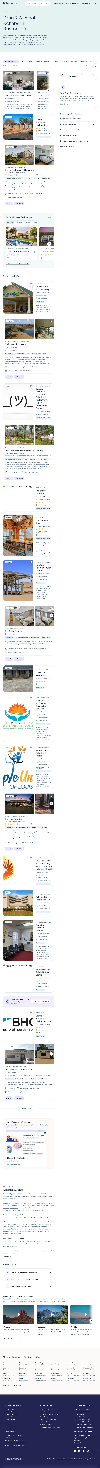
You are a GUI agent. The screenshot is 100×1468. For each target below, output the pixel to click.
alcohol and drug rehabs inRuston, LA (27, 37)
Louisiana (24, 12)
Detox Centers (45, 1412)
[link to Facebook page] (97, 1451)
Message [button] (20, 203)
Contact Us (77, 1443)
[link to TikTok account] (88, 1451)
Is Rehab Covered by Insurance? (15, 1440)
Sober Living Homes (46, 1417)
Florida (28, 222)
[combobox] (38, 3)
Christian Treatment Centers (84, 1427)
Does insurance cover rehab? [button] (70, 119)
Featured (10, 222)
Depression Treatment (82, 1412)
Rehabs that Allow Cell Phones (50, 1427)
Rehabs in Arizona (10, 1419)
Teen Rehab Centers (81, 1417)
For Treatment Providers (83, 1431)
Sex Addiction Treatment (83, 1424)
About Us (77, 1440)
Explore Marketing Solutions (83, 1438)
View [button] (7, 203)
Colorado (41, 1327)
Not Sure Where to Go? (13, 1405)
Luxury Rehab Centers (47, 1409)
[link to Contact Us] (75, 1451)
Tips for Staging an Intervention (15, 1443)
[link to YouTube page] (84, 1451)
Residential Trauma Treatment (85, 1422)
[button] (16, 66)
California (19, 222)
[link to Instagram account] (93, 1451)
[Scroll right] (95, 61)
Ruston (17, 276)
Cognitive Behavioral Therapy (49, 1414)
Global (35, 222)
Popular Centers (46, 1405)
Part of (15, 172)
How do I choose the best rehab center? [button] (74, 141)
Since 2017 (86, 96)
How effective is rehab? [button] (68, 135)
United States (15, 12)
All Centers (6, 12)
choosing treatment (10, 1208)
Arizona (7, 1327)
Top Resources (10, 1431)
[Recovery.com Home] (12, 3)
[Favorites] (95, 3)
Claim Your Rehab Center (82, 1435)
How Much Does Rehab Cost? (14, 1445)
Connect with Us (80, 1447)
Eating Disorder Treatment (84, 1409)
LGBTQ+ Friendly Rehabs (48, 1419)
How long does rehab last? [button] (69, 130)
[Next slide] (48, 91)
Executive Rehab (80, 1414)
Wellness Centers (45, 1422)
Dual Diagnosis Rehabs (82, 1419)
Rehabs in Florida (10, 1409)
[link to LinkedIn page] (79, 1451)
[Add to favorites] (31, 117)
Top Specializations (82, 1405)
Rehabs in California (11, 1412)
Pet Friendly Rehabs (46, 1424)
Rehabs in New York (11, 1414)
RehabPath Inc (61, 1459)
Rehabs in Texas (10, 1417)
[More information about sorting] (96, 66)
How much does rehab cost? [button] (70, 124)
